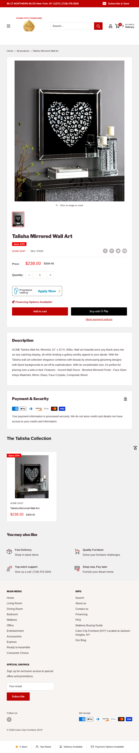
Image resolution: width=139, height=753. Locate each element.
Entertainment (15, 630)
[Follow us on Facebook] (9, 719)
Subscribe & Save (118, 3)
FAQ (78, 619)
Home (10, 50)
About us (80, 603)
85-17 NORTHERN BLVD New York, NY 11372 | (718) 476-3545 (43, 3)
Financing (81, 614)
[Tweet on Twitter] (118, 250)
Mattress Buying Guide (89, 625)
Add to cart (40, 311)
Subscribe (18, 696)
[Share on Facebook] (105, 250)
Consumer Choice (18, 652)
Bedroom (12, 614)
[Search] (98, 26)
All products (23, 50)
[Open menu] (8, 26)
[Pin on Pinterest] (111, 250)
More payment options (99, 319)
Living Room (14, 603)
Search (79, 597)
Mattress (12, 619)
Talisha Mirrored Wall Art (24, 508)
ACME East (19, 251)
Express (12, 641)
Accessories (14, 636)
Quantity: (17, 275)
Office (10, 625)
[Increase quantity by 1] (50, 275)
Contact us (81, 608)
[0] (117, 26)
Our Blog (80, 640)
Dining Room (15, 608)
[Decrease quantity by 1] (29, 275)
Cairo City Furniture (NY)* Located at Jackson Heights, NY (102, 632)
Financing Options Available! (33, 302)
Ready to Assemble (18, 647)
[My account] (110, 26)
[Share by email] (124, 250)
